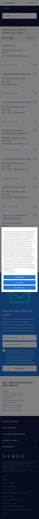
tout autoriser (19, 287)
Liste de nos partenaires (10, 271)
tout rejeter (20, 282)
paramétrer (20, 277)
